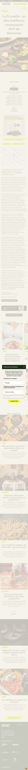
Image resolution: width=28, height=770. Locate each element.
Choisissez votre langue (10, 378)
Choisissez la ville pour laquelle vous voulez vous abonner (14, 387)
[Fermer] (23, 367)
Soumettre (14, 401)
